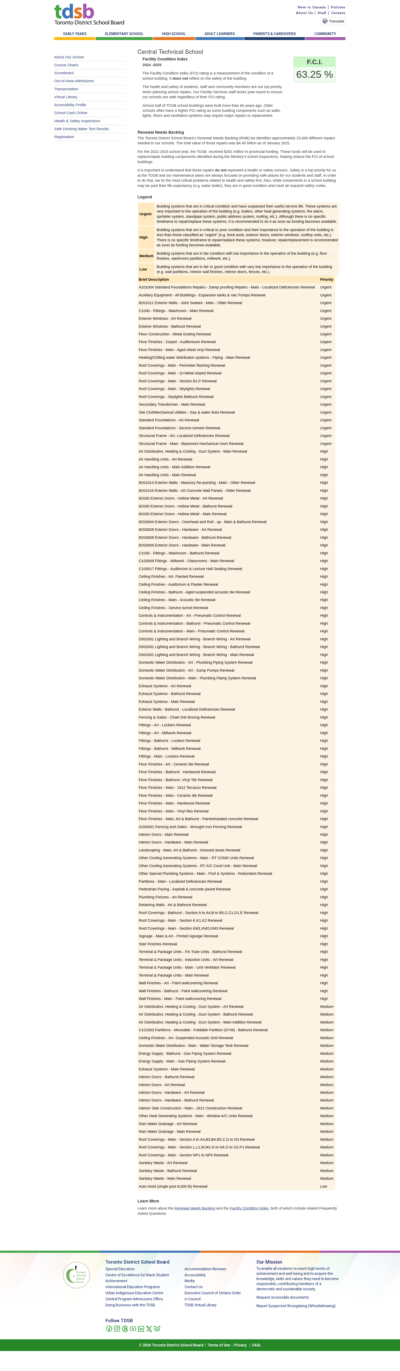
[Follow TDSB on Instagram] (116, 1328)
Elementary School (124, 34)
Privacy (240, 1345)
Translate (336, 21)
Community (325, 34)
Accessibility (195, 1275)
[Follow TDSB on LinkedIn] (141, 1328)
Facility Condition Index (249, 1208)
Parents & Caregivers (274, 34)
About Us (304, 13)
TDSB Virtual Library (200, 1305)
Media (190, 1281)
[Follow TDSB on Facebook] (108, 1328)
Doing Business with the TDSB (130, 1305)
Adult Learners (220, 34)
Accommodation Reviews (205, 1269)
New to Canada (312, 7)
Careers (338, 13)
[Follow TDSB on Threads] (124, 1328)
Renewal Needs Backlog (194, 1208)
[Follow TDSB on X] (148, 1328)
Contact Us (194, 1287)
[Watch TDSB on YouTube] (132, 1328)
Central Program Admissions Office (134, 1299)
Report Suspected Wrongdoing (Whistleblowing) (296, 1306)
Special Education (120, 1269)
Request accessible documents (282, 1297)
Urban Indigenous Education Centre (134, 1293)
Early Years (74, 34)
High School (174, 34)
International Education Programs (132, 1287)
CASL (256, 1345)
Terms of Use (219, 1345)
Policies (338, 7)
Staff (322, 13)
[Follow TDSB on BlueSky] (156, 1328)
